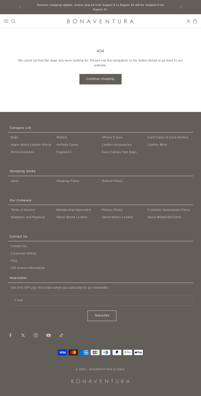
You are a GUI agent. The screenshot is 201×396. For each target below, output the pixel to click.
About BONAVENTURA (164, 217)
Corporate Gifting (23, 253)
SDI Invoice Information (28, 268)
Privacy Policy (112, 210)
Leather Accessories (117, 144)
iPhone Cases (112, 137)
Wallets (61, 137)
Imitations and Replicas (28, 217)
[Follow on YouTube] (48, 335)
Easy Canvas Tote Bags (119, 152)
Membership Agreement (73, 210)
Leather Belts (157, 144)
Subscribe (102, 315)
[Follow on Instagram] (35, 335)
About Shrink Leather (72, 217)
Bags (14, 137)
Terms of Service (23, 210)
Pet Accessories (22, 152)
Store (15, 181)
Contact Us (19, 246)
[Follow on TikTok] (61, 335)
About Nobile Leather (117, 217)
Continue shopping (100, 79)
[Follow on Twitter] (23, 335)
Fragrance (63, 152)
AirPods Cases (67, 144)
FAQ (14, 261)
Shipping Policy (67, 181)
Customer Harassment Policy (169, 210)
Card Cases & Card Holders (168, 137)
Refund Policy (112, 181)
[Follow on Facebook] (10, 335)
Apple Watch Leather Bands (31, 144)
